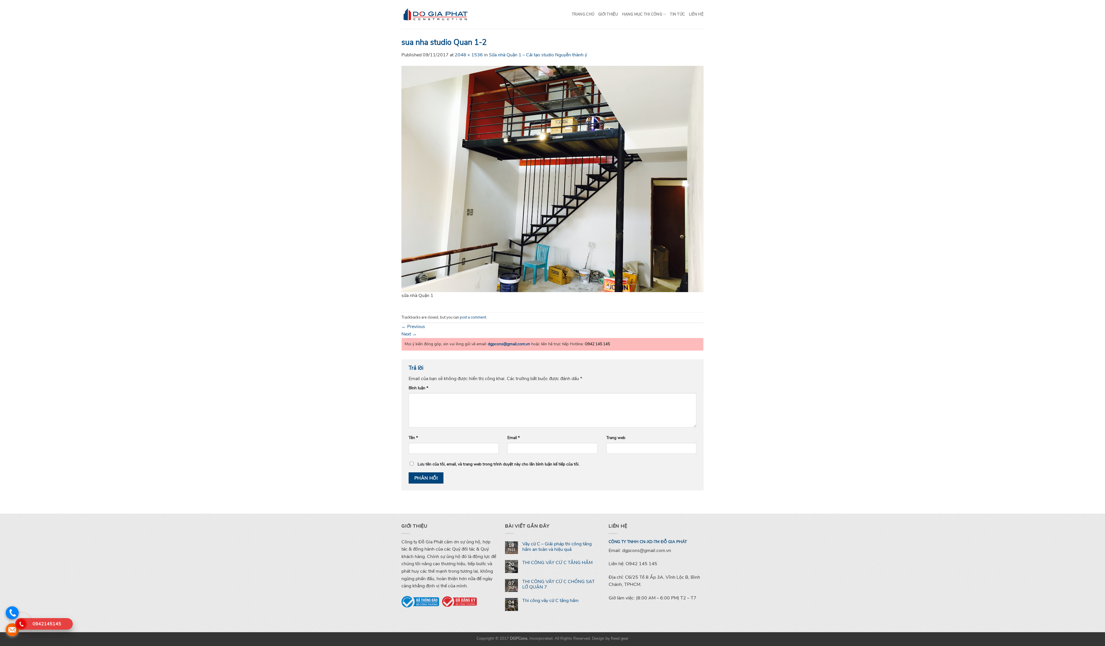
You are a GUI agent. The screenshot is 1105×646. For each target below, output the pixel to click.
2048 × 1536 (469, 55)
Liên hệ (696, 14)
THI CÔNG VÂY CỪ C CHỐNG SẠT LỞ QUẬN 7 (558, 584)
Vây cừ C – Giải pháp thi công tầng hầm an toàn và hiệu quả (557, 546)
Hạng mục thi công (642, 14)
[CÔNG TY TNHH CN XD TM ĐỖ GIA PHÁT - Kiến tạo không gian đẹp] (435, 14)
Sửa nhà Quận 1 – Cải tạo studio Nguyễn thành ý (538, 55)
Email (513, 437)
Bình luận (418, 388)
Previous (413, 326)
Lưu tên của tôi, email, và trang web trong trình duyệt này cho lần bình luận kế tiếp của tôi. (498, 464)
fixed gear (619, 638)
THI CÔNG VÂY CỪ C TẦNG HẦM (557, 563)
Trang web (615, 437)
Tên (413, 437)
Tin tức (677, 14)
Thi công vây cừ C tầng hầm (550, 600)
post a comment (473, 317)
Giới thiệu (608, 14)
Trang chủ (583, 14)
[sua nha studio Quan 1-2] (552, 178)
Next (409, 334)
